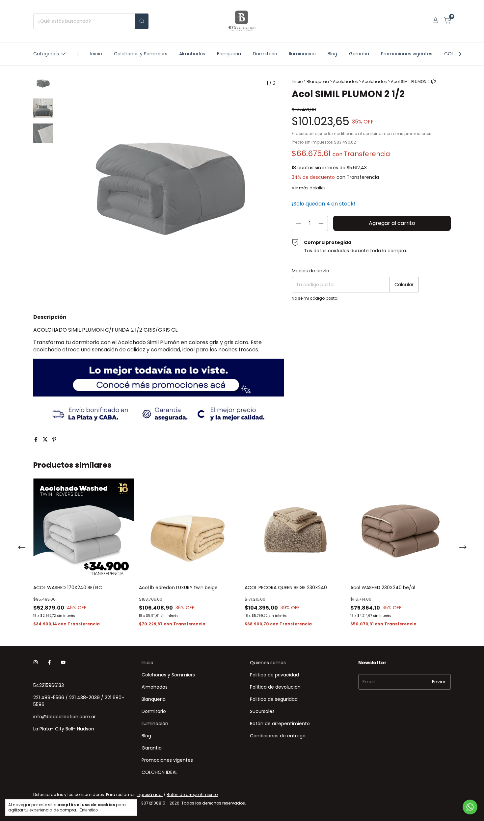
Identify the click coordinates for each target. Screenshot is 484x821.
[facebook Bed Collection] (49, 662)
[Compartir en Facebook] (36, 439)
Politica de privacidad (274, 674)
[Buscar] (141, 21)
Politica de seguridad (274, 699)
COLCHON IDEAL (159, 772)
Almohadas (192, 53)
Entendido (88, 810)
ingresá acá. (150, 794)
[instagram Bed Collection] (35, 662)
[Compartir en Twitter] (45, 439)
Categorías (46, 53)
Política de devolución (275, 687)
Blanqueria (229, 53)
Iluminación (302, 53)
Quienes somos (268, 662)
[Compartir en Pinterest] (54, 439)
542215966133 (48, 685)
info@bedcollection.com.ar (64, 716)
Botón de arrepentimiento (280, 723)
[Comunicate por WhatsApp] (470, 807)
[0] (447, 21)
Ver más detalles (309, 188)
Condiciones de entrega (278, 735)
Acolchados (345, 81)
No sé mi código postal (315, 298)
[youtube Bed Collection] (63, 662)
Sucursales (262, 711)
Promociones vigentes (406, 53)
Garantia (359, 53)
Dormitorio (265, 53)
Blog (332, 53)
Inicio (96, 53)
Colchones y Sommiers (140, 53)
